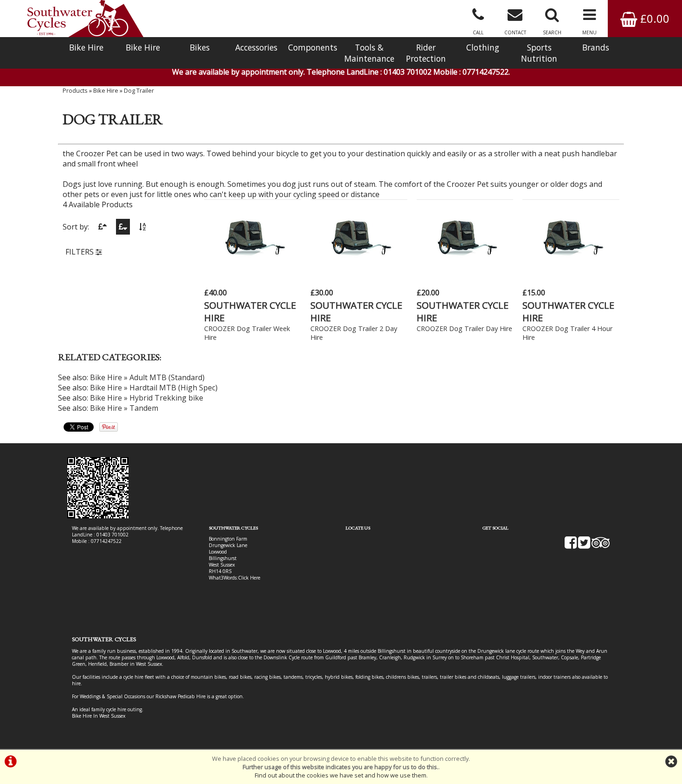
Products (75, 90)
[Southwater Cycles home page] (85, 18)
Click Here (249, 577)
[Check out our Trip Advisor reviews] (601, 545)
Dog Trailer (139, 90)
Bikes (200, 47)
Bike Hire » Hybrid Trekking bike (146, 398)
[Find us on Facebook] (571, 545)
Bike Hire (86, 47)
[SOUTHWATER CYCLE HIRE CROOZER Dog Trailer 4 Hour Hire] (570, 270)
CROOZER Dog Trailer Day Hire (464, 328)
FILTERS (80, 252)
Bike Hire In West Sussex (98, 716)
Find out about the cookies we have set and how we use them (340, 775)
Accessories (256, 47)
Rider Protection (426, 53)
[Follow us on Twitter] (584, 545)
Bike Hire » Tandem (124, 408)
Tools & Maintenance (369, 53)
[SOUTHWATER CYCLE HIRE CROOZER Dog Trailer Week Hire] (252, 270)
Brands (595, 47)
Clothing (482, 47)
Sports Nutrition (539, 53)
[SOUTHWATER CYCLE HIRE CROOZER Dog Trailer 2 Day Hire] (358, 270)
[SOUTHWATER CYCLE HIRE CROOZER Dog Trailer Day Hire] (465, 270)
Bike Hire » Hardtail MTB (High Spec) (154, 387)
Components (312, 47)
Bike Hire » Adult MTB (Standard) (147, 377)
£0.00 (653, 18)
